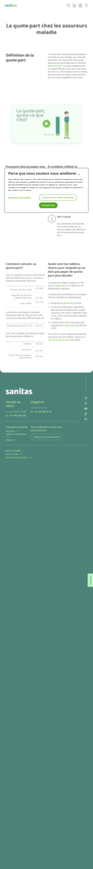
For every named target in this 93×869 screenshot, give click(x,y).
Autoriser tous (48, 205)
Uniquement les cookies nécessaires (58, 197)
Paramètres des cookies (19, 197)
